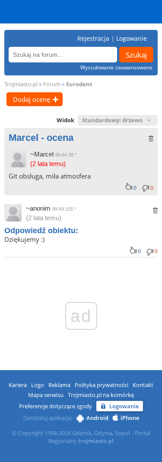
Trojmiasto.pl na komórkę (101, 395)
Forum (51, 84)
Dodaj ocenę (31, 99)
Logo (37, 385)
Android (97, 418)
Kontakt (143, 385)
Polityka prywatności (101, 385)
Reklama (59, 385)
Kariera (18, 385)
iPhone (130, 418)
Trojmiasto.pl (21, 84)
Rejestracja (93, 38)
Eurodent (79, 84)
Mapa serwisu (46, 395)
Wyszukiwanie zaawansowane (116, 67)
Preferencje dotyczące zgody (55, 406)
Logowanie (131, 38)
